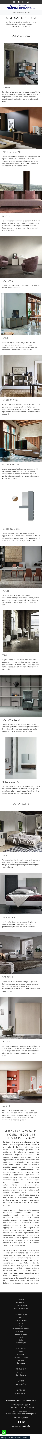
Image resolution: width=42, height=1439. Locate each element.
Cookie (10, 1438)
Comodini (21, 1354)
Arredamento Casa (23, 12)
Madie (21, 1323)
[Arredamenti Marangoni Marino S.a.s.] (21, 7)
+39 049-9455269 (22, 1411)
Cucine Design (21, 1303)
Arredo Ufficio (21, 1384)
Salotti (21, 1326)
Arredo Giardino (21, 1393)
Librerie (21, 1317)
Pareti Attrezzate (21, 1320)
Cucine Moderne (21, 1305)
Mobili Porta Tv (21, 1331)
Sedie (21, 1340)
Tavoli (21, 1337)
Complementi (21, 1375)
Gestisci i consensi (22, 1438)
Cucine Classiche (21, 1308)
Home (14, 12)
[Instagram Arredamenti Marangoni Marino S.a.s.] (28, 2)
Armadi (21, 1360)
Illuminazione (21, 1372)
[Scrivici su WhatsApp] (4, 1432)
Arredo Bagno (21, 1343)
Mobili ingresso (21, 1334)
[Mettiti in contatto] (18, 2)
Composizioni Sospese (21, 1329)
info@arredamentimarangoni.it (24, 1414)
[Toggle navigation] (38, 7)
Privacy (3, 1438)
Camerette (21, 1363)
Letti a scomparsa (21, 1357)
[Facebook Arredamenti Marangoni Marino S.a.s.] (23, 2)
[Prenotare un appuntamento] (14, 2)
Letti (21, 1352)
